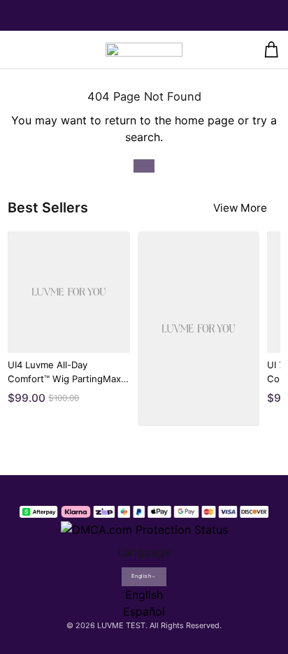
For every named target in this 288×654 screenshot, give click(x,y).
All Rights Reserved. (186, 625)
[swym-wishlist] (41, 50)
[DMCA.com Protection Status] (144, 527)
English (141, 576)
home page (204, 120)
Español (144, 611)
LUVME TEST (121, 625)
